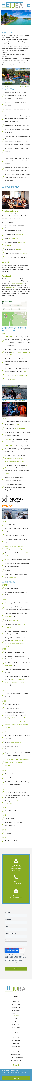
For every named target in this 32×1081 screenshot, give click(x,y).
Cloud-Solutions (16, 1007)
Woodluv (12, 379)
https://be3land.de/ (17, 283)
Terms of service (16, 1030)
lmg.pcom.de (12, 577)
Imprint (16, 1032)
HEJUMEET (8, 439)
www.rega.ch (19, 234)
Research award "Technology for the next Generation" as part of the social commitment (17, 762)
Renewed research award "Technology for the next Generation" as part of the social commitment (17, 724)
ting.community (13, 238)
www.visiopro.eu (10, 287)
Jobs (16, 1018)
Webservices (16, 1010)
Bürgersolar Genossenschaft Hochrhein (18, 718)
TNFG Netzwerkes (20, 428)
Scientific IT (16, 1013)
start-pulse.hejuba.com (20, 375)
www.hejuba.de (9, 616)
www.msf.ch (23, 253)
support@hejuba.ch (16, 897)
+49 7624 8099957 (16, 1060)
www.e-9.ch (19, 249)
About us (16, 1016)
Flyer (25, 371)
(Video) (7, 473)
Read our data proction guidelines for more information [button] (14, 1073)
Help (16, 1021)
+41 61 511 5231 (16, 884)
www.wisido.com (16, 742)
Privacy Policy (16, 1027)
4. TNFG (7, 559)
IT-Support (16, 999)
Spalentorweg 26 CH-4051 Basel (16, 869)
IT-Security (16, 1002)
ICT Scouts (16, 424)
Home (16, 996)
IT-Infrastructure (15, 1004)
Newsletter (16, 1024)
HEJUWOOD (8, 337)
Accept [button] (15, 1078)
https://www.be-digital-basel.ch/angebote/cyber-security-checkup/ (15, 643)
